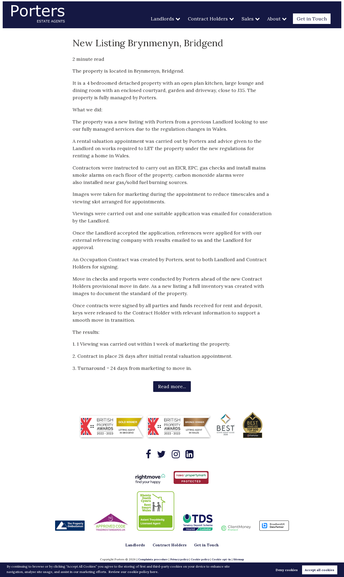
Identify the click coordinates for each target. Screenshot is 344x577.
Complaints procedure (153, 559)
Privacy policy (179, 559)
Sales (248, 19)
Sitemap (238, 559)
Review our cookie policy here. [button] (133, 572)
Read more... (172, 386)
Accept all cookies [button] (319, 570)
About (274, 19)
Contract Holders (208, 19)
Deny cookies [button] (287, 570)
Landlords (162, 19)
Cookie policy (200, 559)
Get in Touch (312, 19)
